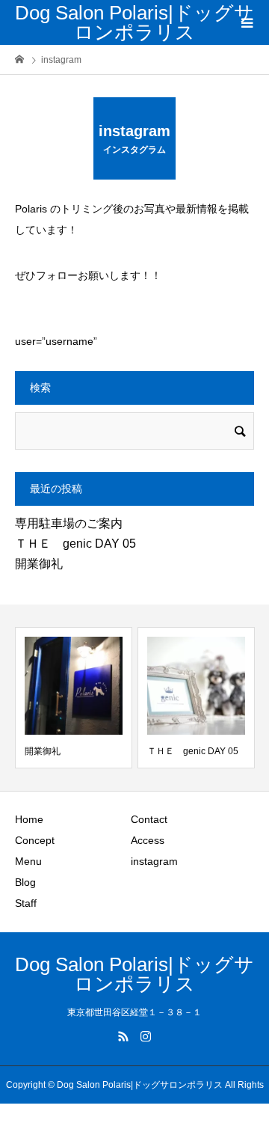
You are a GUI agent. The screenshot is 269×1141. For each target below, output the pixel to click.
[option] (73, 697)
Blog (25, 882)
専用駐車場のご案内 (69, 523)
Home (29, 819)
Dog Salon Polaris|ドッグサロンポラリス (134, 22)
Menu (28, 861)
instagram (154, 861)
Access (147, 840)
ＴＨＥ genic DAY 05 (75, 543)
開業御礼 (39, 563)
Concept (35, 840)
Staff (26, 903)
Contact (149, 819)
